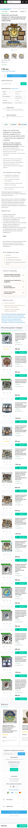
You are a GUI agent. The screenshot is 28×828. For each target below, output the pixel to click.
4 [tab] (15, 50)
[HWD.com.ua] (5, 2)
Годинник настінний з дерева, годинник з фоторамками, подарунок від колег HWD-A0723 (21, 497)
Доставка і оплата (10, 107)
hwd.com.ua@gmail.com (14, 789)
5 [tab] (16, 50)
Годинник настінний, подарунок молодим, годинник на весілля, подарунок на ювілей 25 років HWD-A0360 (21, 359)
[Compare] (10, 347)
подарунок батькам (18, 315)
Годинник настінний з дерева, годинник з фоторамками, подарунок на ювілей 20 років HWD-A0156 (21, 428)
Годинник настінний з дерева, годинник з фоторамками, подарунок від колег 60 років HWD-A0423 (21, 451)
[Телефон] (22, 2)
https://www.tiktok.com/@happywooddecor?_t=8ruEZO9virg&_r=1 (17, 786)
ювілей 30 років (21, 314)
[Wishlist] (7, 347)
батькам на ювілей (6, 317)
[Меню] (2, 2)
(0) (6, 62)
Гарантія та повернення (11, 114)
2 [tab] (12, 50)
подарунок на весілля (7, 315)
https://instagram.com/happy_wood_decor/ (10, 786)
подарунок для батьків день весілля (10, 320)
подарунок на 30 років (10, 314)
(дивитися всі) (15, 88)
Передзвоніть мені (14, 765)
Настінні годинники (7, 8)
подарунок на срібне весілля (13, 319)
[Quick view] (4, 347)
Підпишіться (21, 753)
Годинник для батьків (19, 322)
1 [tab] (11, 50)
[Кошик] (26, 2)
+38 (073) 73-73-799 (14, 764)
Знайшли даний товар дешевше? (8, 71)
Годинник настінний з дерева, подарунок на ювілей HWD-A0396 (21, 381)
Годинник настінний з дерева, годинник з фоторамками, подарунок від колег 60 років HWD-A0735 (21, 521)
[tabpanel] (14, 35)
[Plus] (5, 75)
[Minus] (5, 76)
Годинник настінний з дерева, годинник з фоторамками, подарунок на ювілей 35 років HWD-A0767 (21, 544)
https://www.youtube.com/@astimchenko (13, 786)
